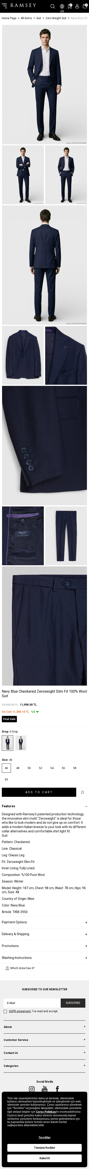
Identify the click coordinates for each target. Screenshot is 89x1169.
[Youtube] (44, 1089)
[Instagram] (31, 1089)
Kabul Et (44, 1158)
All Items (26, 18)
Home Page (9, 18)
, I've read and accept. (33, 1011)
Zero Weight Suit (55, 18)
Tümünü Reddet (44, 1147)
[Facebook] (57, 1089)
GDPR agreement (20, 1011)
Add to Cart (39, 792)
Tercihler (45, 1137)
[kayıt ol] (77, 6)
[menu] (4, 6)
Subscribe (73, 1002)
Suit (38, 18)
